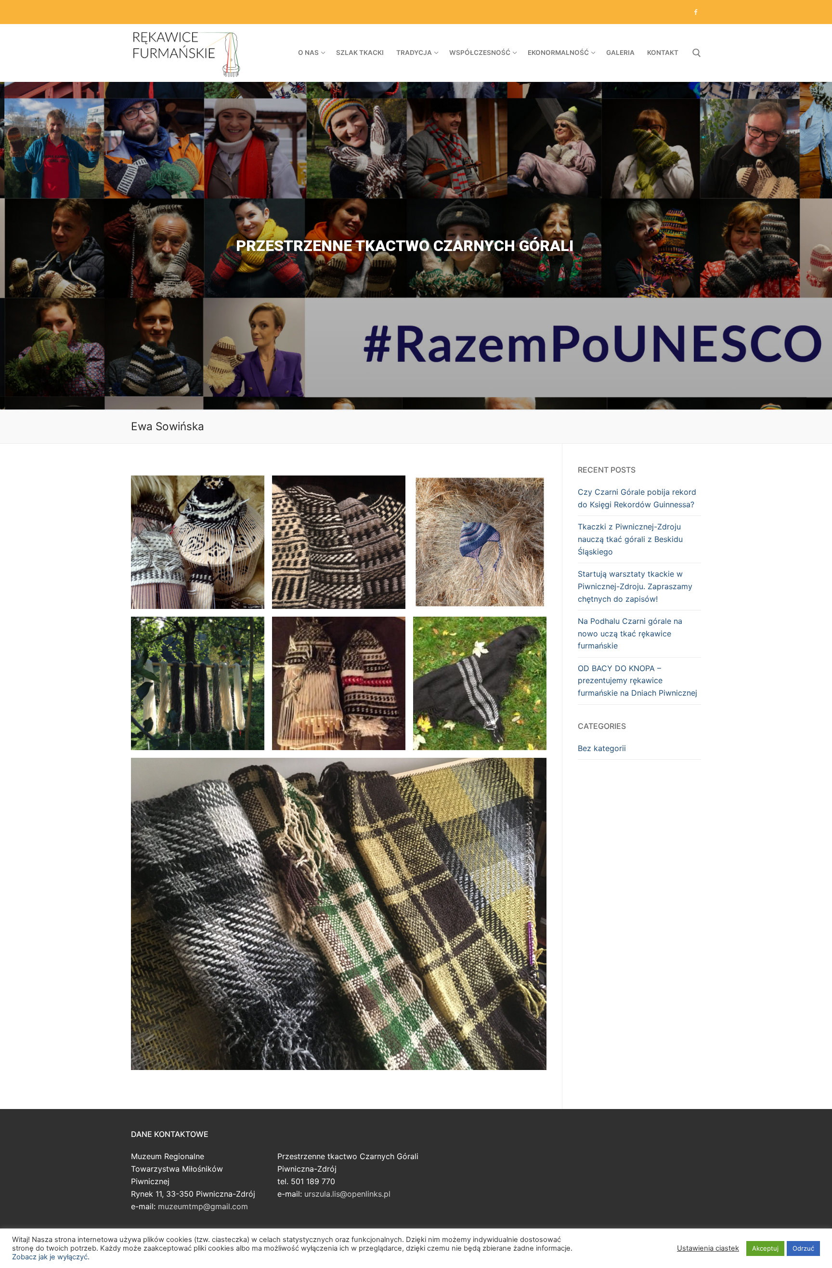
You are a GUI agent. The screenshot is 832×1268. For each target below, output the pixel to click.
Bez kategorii (602, 748)
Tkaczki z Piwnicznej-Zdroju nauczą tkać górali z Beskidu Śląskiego (630, 539)
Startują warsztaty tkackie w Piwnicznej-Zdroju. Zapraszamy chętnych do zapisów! (635, 586)
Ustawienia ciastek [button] (708, 1248)
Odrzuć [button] (803, 1248)
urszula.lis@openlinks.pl (347, 1194)
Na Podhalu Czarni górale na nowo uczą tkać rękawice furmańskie (630, 633)
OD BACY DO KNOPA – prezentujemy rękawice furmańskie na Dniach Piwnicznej (637, 680)
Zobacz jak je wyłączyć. (51, 1257)
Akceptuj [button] (765, 1248)
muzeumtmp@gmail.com (203, 1206)
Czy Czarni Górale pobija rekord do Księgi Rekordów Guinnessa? (637, 498)
